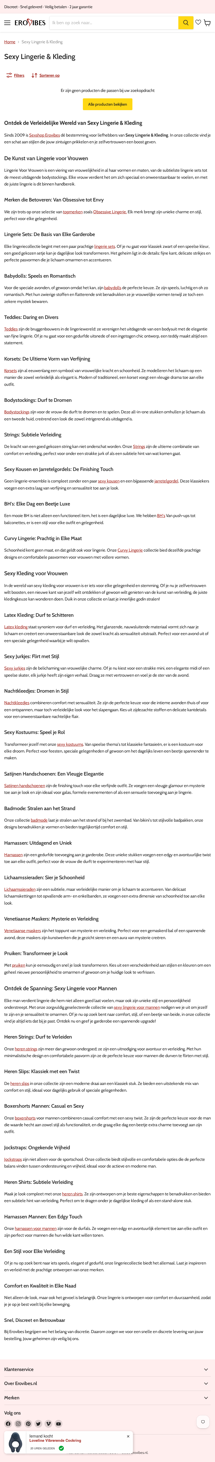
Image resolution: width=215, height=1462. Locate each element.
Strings (139, 446)
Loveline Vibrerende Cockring (55, 1440)
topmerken (73, 211)
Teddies (11, 329)
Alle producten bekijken (107, 104)
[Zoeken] (185, 22)
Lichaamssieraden (20, 889)
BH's (161, 515)
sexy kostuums (70, 744)
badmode (39, 820)
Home (9, 42)
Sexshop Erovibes (44, 135)
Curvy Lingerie (130, 550)
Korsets (10, 370)
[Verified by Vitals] (61, 1448)
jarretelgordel (166, 481)
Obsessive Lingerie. (110, 211)
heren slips (19, 1083)
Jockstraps (13, 1159)
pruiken (18, 965)
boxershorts (25, 1118)
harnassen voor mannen (36, 1228)
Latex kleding (15, 626)
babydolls (112, 287)
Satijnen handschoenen (24, 785)
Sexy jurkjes (14, 668)
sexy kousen (109, 481)
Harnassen (13, 854)
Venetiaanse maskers (22, 930)
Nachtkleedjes (16, 702)
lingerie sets (104, 246)
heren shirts (72, 1193)
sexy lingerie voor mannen (137, 1007)
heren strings (26, 1048)
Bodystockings (16, 411)
